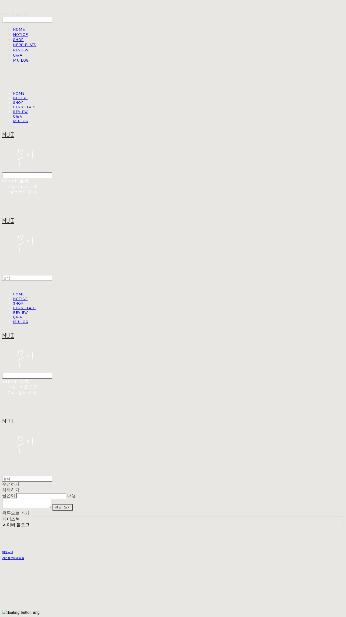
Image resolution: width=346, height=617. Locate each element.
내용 (71, 495)
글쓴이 (8, 495)
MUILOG (21, 60)
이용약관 (7, 552)
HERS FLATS (24, 44)
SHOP (18, 39)
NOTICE (20, 34)
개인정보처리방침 (13, 558)
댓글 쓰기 (63, 507)
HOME (19, 29)
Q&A (17, 55)
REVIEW (20, 49)
